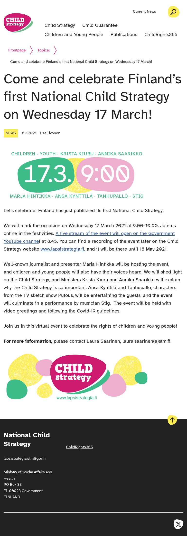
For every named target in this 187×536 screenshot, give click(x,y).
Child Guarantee (100, 25)
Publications (124, 35)
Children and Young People (74, 35)
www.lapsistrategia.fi (62, 249)
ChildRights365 (161, 35)
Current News (144, 11)
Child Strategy (60, 25)
